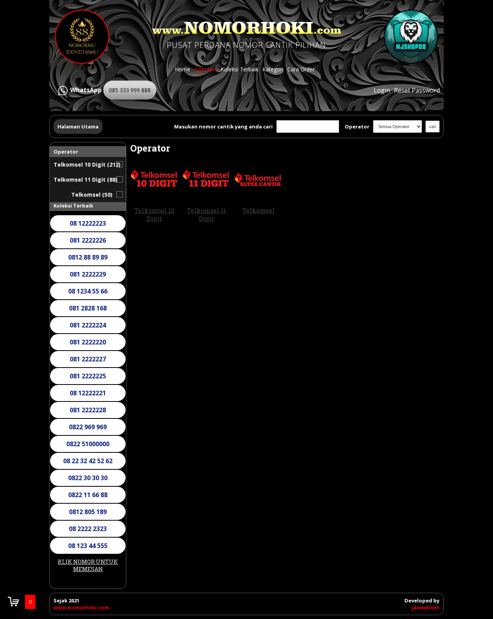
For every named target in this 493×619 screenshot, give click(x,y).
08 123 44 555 (87, 545)
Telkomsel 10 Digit (154, 214)
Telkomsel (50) (91, 194)
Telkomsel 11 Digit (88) (85, 179)
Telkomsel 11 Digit (206, 214)
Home (182, 69)
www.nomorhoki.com (81, 607)
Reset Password (417, 90)
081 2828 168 (88, 308)
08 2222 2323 (88, 529)
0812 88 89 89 (87, 257)
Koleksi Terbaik (239, 69)
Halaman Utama (78, 126)
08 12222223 (88, 223)
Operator (205, 69)
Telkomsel (258, 210)
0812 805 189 (88, 512)
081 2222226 (88, 240)
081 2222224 (88, 325)
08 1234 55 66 (87, 291)
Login (382, 90)
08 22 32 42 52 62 (87, 461)
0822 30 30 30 (87, 478)
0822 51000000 (87, 444)
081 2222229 (88, 274)
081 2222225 (88, 376)
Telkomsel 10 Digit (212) (87, 164)
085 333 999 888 (130, 90)
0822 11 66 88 (87, 495)
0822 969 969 (88, 427)
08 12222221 (88, 393)
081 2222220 (88, 342)
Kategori (272, 69)
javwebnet (425, 607)
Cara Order (301, 69)
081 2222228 (88, 410)
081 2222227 (88, 359)
